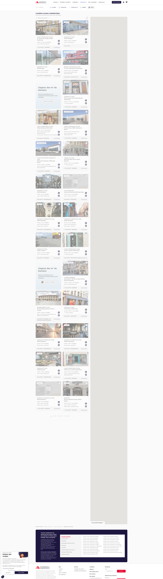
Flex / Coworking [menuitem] (62, 572)
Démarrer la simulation (48, 101)
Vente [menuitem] (60, 570)
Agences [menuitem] (92, 569)
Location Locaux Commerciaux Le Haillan (91, 544)
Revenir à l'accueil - (39, 526)
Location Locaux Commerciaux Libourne (90, 547)
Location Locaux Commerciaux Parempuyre (91, 550)
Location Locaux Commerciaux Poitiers (90, 552)
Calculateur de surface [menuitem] (79, 569)
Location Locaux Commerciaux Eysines (110, 541)
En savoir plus (57, 47)
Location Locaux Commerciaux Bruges (90, 539)
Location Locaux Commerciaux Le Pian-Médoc (112, 544)
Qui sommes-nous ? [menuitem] (94, 571)
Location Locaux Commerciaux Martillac (90, 549)
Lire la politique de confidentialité (8, 568)
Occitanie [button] (63, 547)
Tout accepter (21, 572)
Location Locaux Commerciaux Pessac (110, 550)
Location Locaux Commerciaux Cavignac (111, 539)
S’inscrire (121, 571)
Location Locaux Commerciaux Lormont (111, 547)
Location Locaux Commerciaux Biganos (90, 538)
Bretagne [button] (63, 545)
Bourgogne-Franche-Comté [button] (67, 543)
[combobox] (38, 7)
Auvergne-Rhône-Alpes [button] (66, 552)
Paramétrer (8, 572)
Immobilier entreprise (48, 526)
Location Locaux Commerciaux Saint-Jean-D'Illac (112, 552)
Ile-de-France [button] (64, 538)
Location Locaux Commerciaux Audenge (91, 536)
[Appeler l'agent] (59, 41)
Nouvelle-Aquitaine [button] (65, 536)
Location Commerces (58, 526)
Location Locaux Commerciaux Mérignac (111, 549)
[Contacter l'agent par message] (59, 44)
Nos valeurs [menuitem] (92, 576)
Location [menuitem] (61, 569)
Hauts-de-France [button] (65, 554)
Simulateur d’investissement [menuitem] (80, 570)
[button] (2, 576)
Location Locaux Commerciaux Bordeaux (111, 538)
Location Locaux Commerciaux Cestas (90, 541)
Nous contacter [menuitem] (116, 2)
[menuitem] (123, 2)
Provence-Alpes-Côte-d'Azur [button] (68, 549)
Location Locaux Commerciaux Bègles (110, 536)
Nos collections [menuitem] (62, 574)
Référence (107, 577)
